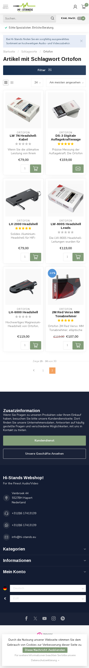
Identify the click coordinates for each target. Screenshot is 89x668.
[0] (83, 7)
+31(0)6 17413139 (24, 513)
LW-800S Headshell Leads (66, 225)
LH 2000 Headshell (23, 224)
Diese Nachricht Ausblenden (45, 650)
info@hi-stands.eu (24, 537)
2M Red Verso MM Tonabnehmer (65, 314)
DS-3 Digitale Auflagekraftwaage (66, 137)
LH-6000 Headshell (23, 312)
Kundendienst (44, 440)
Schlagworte (29, 52)
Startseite (9, 52)
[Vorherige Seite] (34, 370)
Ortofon (48, 52)
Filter (42, 70)
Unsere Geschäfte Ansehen (44, 454)
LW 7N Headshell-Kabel (23, 137)
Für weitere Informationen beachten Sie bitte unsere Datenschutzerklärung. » (45, 657)
